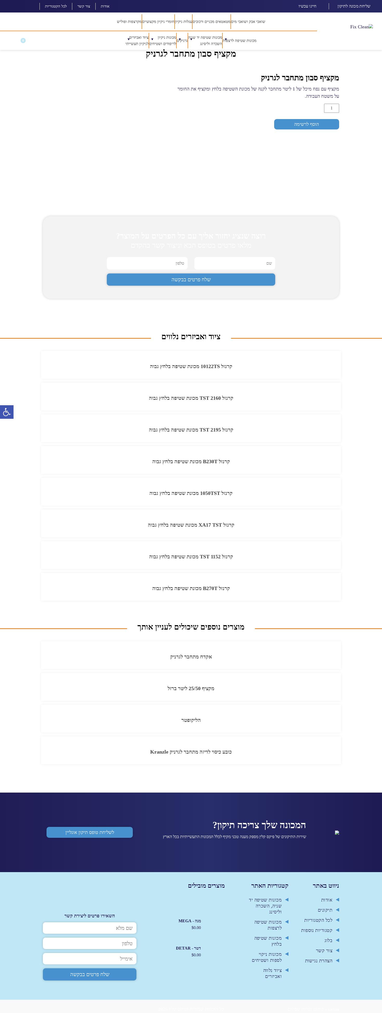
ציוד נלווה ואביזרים (272, 975)
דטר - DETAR (188, 951)
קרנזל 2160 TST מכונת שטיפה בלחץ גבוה (191, 400)
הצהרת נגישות (318, 963)
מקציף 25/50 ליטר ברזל (191, 691)
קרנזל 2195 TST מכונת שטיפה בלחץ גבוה (191, 432)
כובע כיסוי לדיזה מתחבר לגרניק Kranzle (191, 754)
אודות (105, 6)
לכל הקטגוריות (56, 6)
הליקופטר (191, 723)
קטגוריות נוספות (316, 932)
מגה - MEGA (190, 923)
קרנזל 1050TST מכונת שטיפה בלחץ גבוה (191, 496)
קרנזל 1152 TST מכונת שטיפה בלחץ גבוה (191, 559)
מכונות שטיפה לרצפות (268, 927)
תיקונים (325, 912)
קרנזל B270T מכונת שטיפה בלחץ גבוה (191, 591)
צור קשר (83, 6)
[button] (11, 42)
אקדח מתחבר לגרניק (191, 659)
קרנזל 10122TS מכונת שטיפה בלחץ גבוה (191, 369)
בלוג (328, 942)
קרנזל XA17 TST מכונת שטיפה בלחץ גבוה (191, 527)
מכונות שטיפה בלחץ (268, 943)
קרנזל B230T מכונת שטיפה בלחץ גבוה (191, 464)
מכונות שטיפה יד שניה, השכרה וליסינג (265, 908)
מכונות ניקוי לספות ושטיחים (267, 959)
